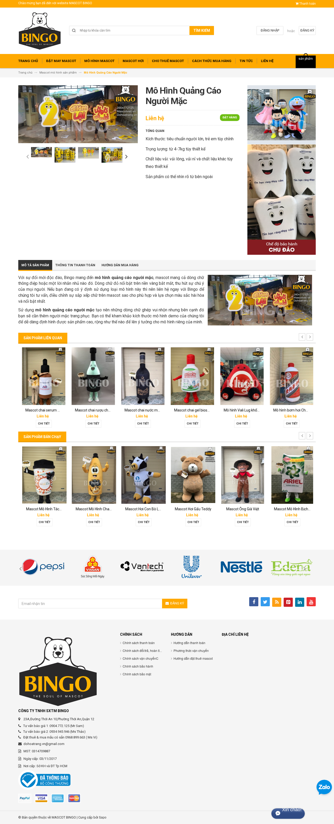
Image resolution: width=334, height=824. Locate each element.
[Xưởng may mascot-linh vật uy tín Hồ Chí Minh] (39, 32)
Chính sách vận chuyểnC (140, 658)
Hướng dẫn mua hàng (120, 265)
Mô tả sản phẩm (35, 265)
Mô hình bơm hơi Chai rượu (295, 410)
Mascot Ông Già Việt (241, 509)
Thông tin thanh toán (75, 265)
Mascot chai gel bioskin (192, 410)
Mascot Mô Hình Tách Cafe (47, 509)
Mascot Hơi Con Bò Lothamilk (148, 509)
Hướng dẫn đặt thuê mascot (193, 658)
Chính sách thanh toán (139, 642)
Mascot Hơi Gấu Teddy (192, 509)
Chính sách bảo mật (137, 674)
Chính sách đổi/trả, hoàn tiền (143, 650)
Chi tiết (43, 423)
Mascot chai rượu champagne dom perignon (110, 410)
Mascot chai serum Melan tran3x (52, 410)
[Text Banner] (281, 199)
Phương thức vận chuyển (191, 650)
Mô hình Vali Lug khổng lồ (243, 410)
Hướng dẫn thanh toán (189, 642)
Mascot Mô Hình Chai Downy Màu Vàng (106, 509)
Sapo (102, 817)
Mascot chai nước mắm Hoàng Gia (152, 410)
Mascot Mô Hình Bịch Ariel (294, 509)
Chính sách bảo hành (138, 666)
